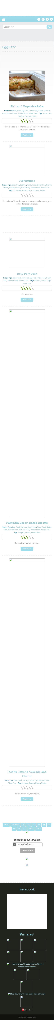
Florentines (27, 180)
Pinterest (47, 19)
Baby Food (17, 111)
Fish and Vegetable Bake (27, 106)
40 (28, 825)
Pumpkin (21, 533)
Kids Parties (25, 188)
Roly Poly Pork (27, 273)
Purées (40, 111)
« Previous (15, 825)
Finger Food (41, 278)
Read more (27, 135)
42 (39, 825)
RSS (51, 19)
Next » (31, 829)
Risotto (27, 533)
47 (24, 829)
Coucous (42, 281)
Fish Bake (21, 116)
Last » (39, 829)
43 (44, 825)
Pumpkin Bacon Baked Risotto (27, 522)
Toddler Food (23, 113)
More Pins (28, 1010)
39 (23, 825)
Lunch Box (35, 190)
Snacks (42, 190)
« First (6, 825)
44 (49, 825)
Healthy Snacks (14, 188)
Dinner (45, 113)
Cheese (37, 783)
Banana (31, 783)
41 (34, 825)
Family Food (31, 185)
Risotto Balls (35, 533)
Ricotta (43, 783)
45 (14, 829)
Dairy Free (15, 185)
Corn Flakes (17, 190)
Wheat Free (33, 113)
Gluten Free (33, 111)
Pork (29, 283)
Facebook (38, 19)
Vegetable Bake (30, 116)
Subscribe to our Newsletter (27, 840)
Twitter (43, 19)
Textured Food (12, 113)
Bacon (36, 281)
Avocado (25, 783)
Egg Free (25, 111)
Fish (49, 113)
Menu (4, 19)
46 (19, 829)
